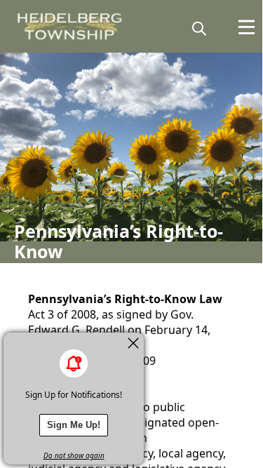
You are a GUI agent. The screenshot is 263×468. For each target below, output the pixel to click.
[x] (133, 343)
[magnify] (199, 28)
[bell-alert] (74, 363)
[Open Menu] (246, 27)
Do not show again (73, 455)
